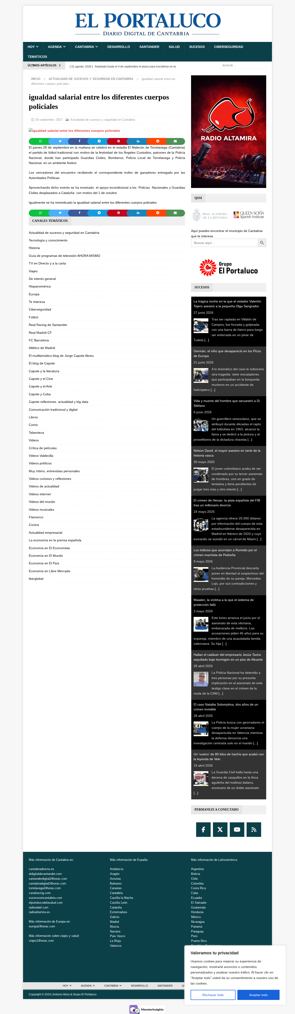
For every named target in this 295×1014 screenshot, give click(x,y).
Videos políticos (40, 463)
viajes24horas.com (41, 940)
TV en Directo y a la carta (47, 263)
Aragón (114, 874)
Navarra (115, 931)
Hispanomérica (40, 286)
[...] (206, 340)
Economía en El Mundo (46, 555)
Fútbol (33, 317)
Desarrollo (118, 47)
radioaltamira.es (39, 912)
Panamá (196, 926)
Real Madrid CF (40, 332)
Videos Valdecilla (41, 455)
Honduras (197, 912)
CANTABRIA (84, 47)
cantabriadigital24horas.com (47, 883)
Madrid (114, 921)
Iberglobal (36, 578)
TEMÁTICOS (37, 57)
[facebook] (203, 829)
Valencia (115, 945)
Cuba (194, 893)
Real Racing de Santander (48, 325)
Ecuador (196, 898)
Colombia (197, 883)
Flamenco (36, 517)
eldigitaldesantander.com (45, 874)
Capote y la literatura (44, 371)
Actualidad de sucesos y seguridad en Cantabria (102, 119)
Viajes (33, 271)
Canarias (116, 888)
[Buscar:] (243, 65)
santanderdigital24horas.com (48, 878)
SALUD (174, 47)
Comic (33, 425)
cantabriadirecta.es (41, 869)
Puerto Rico (199, 941)
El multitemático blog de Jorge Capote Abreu (61, 356)
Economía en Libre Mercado (49, 571)
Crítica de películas (43, 448)
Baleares (116, 883)
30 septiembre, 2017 (48, 119)
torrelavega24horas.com (45, 888)
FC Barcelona (39, 340)
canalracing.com (40, 893)
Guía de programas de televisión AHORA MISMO (64, 256)
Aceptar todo (258, 995)
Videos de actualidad (44, 486)
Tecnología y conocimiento (48, 240)
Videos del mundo (42, 502)
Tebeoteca (36, 432)
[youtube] (237, 829)
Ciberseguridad (228, 47)
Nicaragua (197, 921)
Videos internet (40, 494)
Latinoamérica (227, 860)
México (196, 917)
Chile (194, 878)
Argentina (197, 869)
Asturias (115, 878)
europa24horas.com (42, 926)
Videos (34, 440)
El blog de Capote (42, 363)
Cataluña (116, 907)
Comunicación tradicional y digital (53, 409)
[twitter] (220, 829)
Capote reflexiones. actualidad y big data (58, 402)
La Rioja (115, 941)
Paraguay (197, 931)
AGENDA (55, 47)
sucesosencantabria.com (45, 898)
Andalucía (116, 869)
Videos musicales (41, 509)
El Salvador (198, 902)
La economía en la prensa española (55, 540)
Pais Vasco (117, 936)
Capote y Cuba (40, 394)
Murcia (114, 926)
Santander (149, 47)
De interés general (42, 279)
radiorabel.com (38, 907)
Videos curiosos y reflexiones (50, 479)
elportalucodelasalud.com (46, 902)
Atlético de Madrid (42, 348)
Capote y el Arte (40, 386)
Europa (34, 294)
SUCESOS (197, 47)
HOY (31, 47)
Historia (34, 248)
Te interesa (37, 302)
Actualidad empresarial (45, 532)
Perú (194, 936)
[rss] (254, 829)
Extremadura (118, 912)
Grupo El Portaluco (85, 994)
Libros (33, 417)
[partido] (74, 130)
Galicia (114, 917)
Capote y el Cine (41, 379)
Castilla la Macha (121, 898)
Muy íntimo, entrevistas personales (54, 471)
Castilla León (118, 902)
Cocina (34, 525)
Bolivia (195, 874)
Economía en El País (44, 563)
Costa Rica (198, 888)
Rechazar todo (213, 995)
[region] (235, 975)
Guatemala (198, 907)
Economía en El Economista (49, 548)
